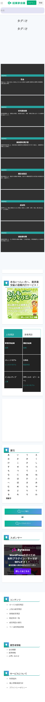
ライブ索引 (25, 511)
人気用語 (10, 335)
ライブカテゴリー (25, 523)
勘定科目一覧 (14, 618)
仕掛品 (25, 360)
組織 (6, 348)
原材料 (22, 205)
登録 (40, 2)
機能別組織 (27, 343)
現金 (22, 79)
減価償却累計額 (22, 142)
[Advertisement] (19, 46)
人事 (6, 382)
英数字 (8, 498)
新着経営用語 (14, 614)
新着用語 (28, 335)
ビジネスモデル (10, 365)
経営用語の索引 (15, 623)
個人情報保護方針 (16, 683)
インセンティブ (10, 377)
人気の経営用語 (15, 609)
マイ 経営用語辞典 (16, 627)
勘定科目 (4, 75)
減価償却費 (22, 236)
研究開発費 (22, 111)
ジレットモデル (10, 360)
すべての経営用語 (16, 605)
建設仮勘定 (22, 174)
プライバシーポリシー (18, 688)
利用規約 (12, 679)
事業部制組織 (10, 343)
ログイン (31, 2)
